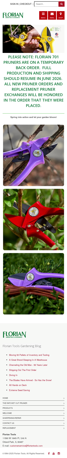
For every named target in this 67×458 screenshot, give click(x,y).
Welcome (7, 413)
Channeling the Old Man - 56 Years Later (28, 364)
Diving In (13, 375)
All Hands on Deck (18, 385)
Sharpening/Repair (12, 418)
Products (8, 408)
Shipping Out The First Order (22, 370)
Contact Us (8, 423)
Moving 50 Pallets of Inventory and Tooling (29, 354)
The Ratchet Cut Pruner (15, 403)
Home (5, 398)
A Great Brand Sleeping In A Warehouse (28, 359)
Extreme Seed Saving (19, 390)
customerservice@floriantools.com (26, 445)
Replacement (9, 428)
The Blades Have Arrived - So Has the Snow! (30, 380)
